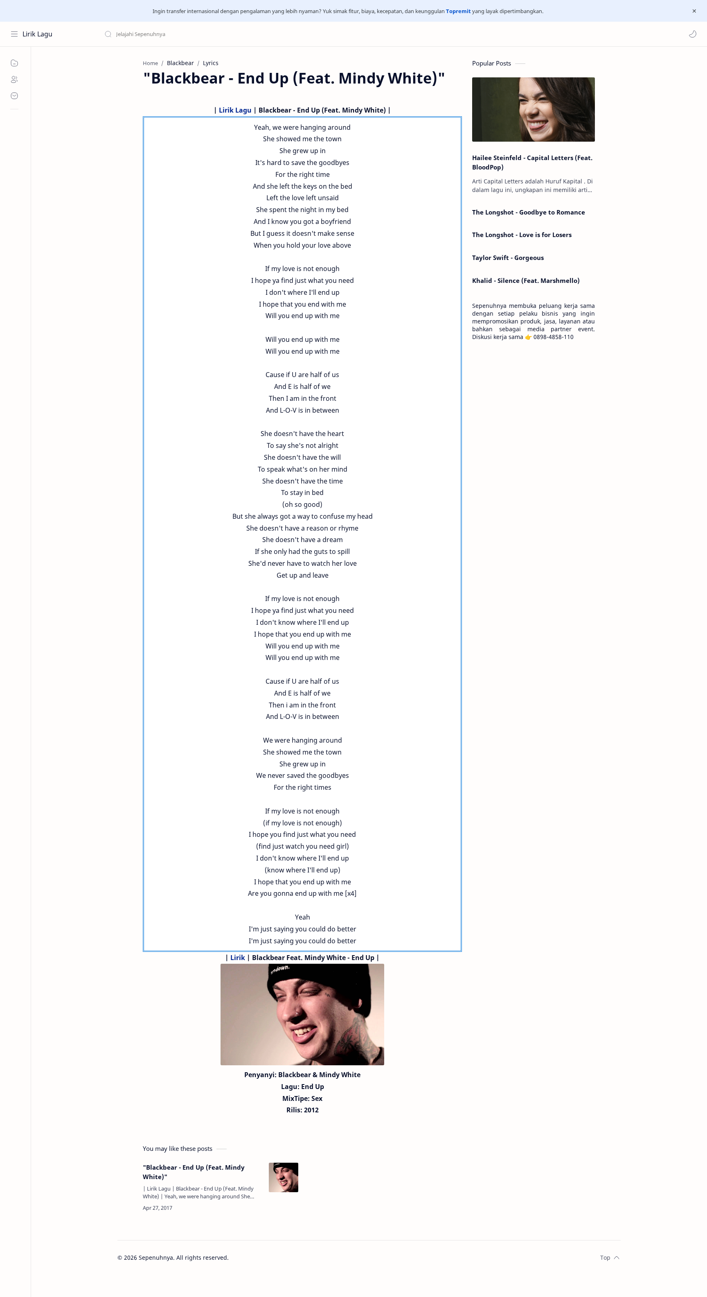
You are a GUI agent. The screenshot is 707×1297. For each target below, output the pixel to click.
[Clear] (233, 34)
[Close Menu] (694, 11)
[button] (693, 34)
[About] (14, 79)
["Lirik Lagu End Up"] (302, 1014)
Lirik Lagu (37, 33)
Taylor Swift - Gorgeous (508, 257)
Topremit (458, 11)
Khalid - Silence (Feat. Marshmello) (526, 280)
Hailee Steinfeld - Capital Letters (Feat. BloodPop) (532, 162)
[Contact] (14, 96)
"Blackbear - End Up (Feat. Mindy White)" (194, 1172)
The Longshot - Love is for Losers (522, 234)
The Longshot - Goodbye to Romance (528, 212)
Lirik (237, 957)
